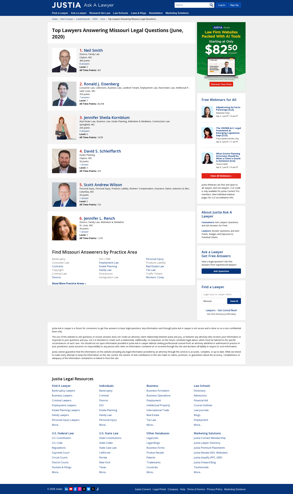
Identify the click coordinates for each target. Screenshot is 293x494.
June (102, 19)
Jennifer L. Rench (99, 218)
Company (173, 489)
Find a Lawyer (60, 13)
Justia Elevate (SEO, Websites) (211, 452)
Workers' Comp (155, 277)
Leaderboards (83, 19)
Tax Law (151, 270)
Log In (221, 5)
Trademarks (153, 462)
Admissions (200, 395)
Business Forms (155, 447)
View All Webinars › (221, 175)
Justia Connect (143, 489)
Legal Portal (159, 489)
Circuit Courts (60, 457)
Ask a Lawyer (79, 13)
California (104, 452)
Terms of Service (196, 489)
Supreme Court (60, 452)
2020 (95, 19)
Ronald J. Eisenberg (101, 83)
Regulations (59, 447)
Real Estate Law (155, 266)
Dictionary (200, 390)
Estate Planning (108, 266)
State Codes (106, 443)
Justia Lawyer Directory (207, 443)
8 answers (85, 63)
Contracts (57, 266)
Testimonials (201, 467)
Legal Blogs (153, 443)
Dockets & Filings (61, 467)
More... (56, 425)
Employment (153, 400)
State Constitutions (110, 438)
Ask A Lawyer (66, 19)
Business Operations (158, 395)
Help (182, 489)
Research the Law (99, 13)
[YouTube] (71, 489)
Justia (55, 19)
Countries (152, 467)
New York (104, 462)
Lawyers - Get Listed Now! (221, 310)
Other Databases (157, 433)
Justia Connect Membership (210, 438)
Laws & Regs (138, 13)
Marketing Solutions (177, 13)
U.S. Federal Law (63, 433)
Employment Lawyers (64, 405)
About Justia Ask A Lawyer (217, 214)
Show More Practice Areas (68, 283)
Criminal (104, 395)
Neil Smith (93, 50)
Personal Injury (155, 259)
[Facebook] (75, 489)
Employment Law (109, 262)
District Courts (60, 462)
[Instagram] (79, 489)
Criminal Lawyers (61, 400)
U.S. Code (57, 443)
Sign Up (234, 5)
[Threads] (84, 489)
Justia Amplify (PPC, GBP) (208, 457)
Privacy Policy (214, 489)
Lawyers (206, 230)
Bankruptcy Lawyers (63, 390)
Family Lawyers (60, 415)
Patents (150, 457)
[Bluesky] (88, 489)
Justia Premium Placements (209, 447)
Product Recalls (155, 452)
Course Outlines (203, 405)
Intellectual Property (158, 405)
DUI (101, 405)
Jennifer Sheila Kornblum (107, 117)
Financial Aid (201, 400)
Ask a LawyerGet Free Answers (216, 254)
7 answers (85, 97)
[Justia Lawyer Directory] (97, 489)
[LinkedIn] (66, 489)
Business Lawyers (62, 395)
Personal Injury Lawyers (66, 420)
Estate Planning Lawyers (66, 410)
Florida (103, 457)
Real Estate (152, 415)
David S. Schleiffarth (102, 151)
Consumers (208, 222)
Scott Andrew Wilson (103, 184)
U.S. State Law (108, 433)
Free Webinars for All (219, 100)
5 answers (85, 130)
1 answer (84, 164)
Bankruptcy (105, 390)
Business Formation (157, 390)
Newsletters (156, 13)
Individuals (106, 386)
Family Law (105, 270)
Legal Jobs (152, 438)
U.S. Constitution (61, 438)
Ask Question (221, 271)
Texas (102, 467)
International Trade (157, 410)
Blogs (197, 415)
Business (152, 386)
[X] (93, 489)
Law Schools (120, 13)
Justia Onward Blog (205, 462)
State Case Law (107, 447)
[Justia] (66, 5)
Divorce (56, 277)
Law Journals (201, 410)
